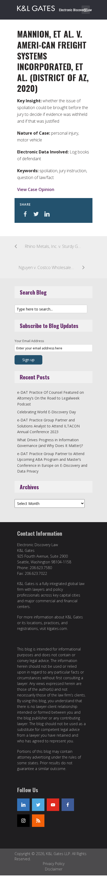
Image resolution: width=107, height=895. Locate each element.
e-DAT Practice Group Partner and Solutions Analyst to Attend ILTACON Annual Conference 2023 (48, 425)
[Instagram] (23, 820)
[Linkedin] (23, 804)
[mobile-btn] (86, 9)
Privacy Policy (53, 863)
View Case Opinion (35, 189)
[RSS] (38, 820)
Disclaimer (53, 869)
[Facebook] (68, 804)
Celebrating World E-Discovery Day (46, 411)
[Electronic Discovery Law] (54, 7)
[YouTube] (53, 804)
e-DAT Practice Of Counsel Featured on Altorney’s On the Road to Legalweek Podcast (50, 398)
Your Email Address (29, 341)
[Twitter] (38, 804)
